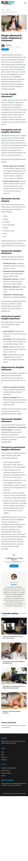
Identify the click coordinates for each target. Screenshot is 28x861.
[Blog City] (12, 3)
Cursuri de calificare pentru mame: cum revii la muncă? (13, 637)
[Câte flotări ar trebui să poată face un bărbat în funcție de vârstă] (14, 675)
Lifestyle (8, 10)
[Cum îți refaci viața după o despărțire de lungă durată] (14, 651)
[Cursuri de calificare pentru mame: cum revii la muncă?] (14, 626)
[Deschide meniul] (25, 2)
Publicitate (4, 759)
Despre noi (4, 757)
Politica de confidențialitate (8, 768)
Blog (2, 754)
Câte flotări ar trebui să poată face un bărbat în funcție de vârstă (14, 687)
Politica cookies (5, 770)
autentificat (12, 725)
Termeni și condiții (6, 773)
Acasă (2, 10)
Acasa (2, 752)
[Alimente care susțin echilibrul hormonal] (14, 700)
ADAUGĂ (14, 566)
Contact (3, 775)
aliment (7, 138)
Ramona (8, 45)
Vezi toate (23, 613)
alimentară (11, 100)
